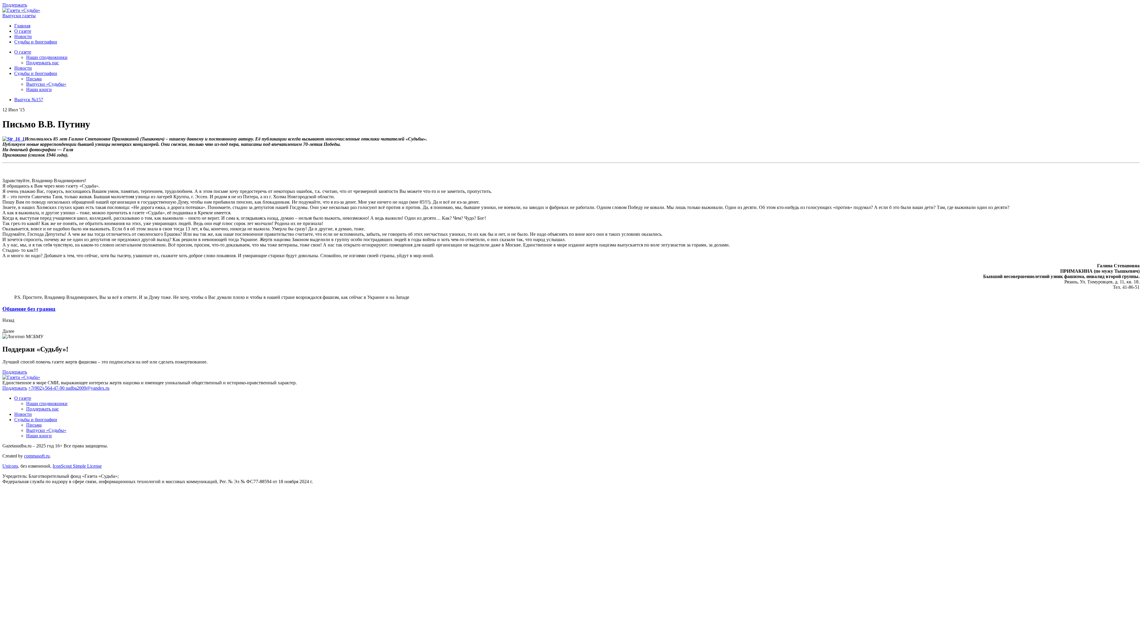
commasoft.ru (37, 455)
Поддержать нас (42, 62)
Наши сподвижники (47, 57)
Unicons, (10, 466)
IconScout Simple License (77, 466)
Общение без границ (28, 309)
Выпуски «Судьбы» (46, 84)
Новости (23, 36)
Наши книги (39, 89)
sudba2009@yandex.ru (87, 388)
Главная (22, 25)
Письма (34, 78)
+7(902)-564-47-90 (47, 388)
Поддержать (14, 4)
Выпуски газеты (19, 15)
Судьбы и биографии (35, 41)
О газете (22, 31)
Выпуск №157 (28, 99)
